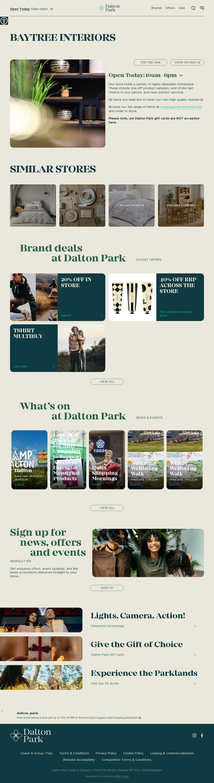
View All (107, 508)
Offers (170, 8)
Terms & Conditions (74, 753)
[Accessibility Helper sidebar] (4, 21)
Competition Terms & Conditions (126, 760)
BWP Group (122, 776)
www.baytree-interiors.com (181, 107)
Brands (156, 8)
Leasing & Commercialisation (172, 753)
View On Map (185, 62)
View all (107, 381)
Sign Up (107, 588)
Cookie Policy (133, 753)
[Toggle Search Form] (193, 8)
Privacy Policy (106, 753)
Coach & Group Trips (36, 753)
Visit (181, 8)
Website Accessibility (79, 760)
